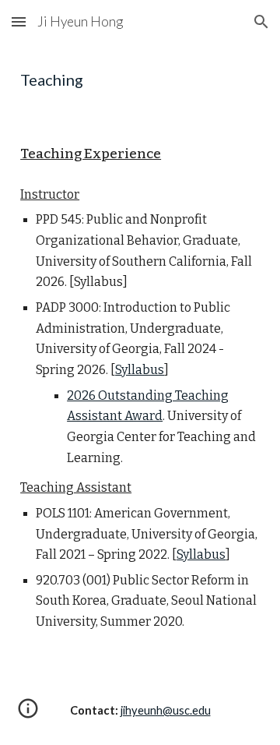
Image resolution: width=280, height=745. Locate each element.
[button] (18, 21)
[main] (140, 79)
